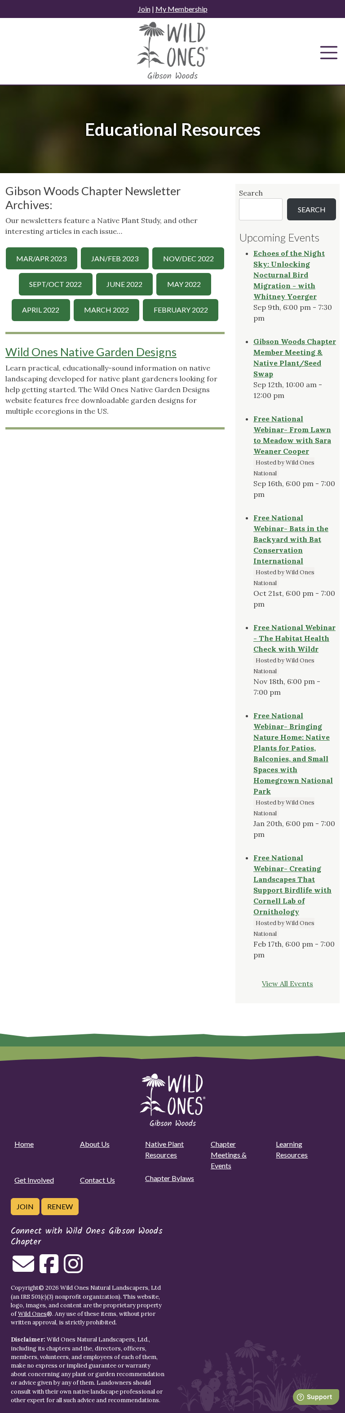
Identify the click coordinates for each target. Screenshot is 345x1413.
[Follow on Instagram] (73, 1269)
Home (24, 1144)
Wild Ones (32, 1314)
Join (144, 8)
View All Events (287, 983)
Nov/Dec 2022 (188, 258)
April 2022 (40, 309)
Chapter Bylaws (169, 1178)
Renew (60, 1206)
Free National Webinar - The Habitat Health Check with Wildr (294, 638)
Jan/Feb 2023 (114, 258)
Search (251, 192)
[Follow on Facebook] (49, 1269)
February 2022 (181, 309)
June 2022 (124, 284)
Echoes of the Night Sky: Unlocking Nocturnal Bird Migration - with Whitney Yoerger (289, 275)
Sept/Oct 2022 (55, 284)
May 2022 (184, 284)
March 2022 (106, 309)
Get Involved (34, 1180)
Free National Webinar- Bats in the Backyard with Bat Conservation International (290, 539)
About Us (95, 1144)
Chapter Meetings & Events (229, 1155)
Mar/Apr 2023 (41, 258)
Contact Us (97, 1180)
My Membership (181, 8)
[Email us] (23, 1269)
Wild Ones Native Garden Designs (91, 351)
